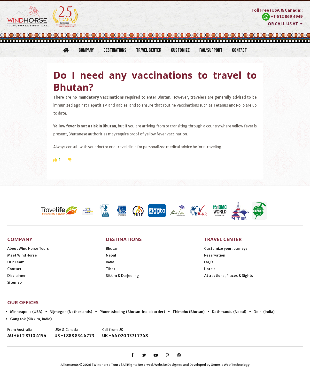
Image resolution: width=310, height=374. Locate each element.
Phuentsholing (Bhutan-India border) (132, 311)
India (110, 262)
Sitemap (14, 282)
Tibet (110, 269)
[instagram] (179, 355)
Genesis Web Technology (230, 365)
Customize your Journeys (226, 248)
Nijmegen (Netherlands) (71, 311)
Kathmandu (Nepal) (229, 311)
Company (86, 50)
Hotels (210, 269)
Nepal (111, 255)
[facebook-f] (132, 355)
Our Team (15, 262)
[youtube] (156, 355)
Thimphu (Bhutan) (188, 311)
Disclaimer (16, 275)
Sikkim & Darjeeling (122, 275)
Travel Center (148, 50)
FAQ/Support (210, 50)
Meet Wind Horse (22, 255)
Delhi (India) (264, 311)
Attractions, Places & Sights (228, 275)
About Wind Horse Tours (28, 248)
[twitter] (144, 355)
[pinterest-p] (167, 355)
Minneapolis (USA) (26, 311)
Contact (239, 50)
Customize (180, 50)
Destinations (114, 50)
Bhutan (112, 248)
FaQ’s (209, 262)
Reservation (214, 255)
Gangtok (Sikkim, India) (31, 319)
